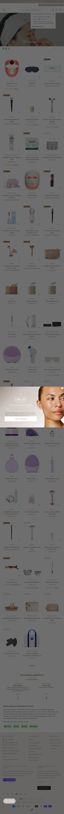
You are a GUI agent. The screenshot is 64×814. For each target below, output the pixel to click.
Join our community (20, 419)
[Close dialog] (62, 388)
